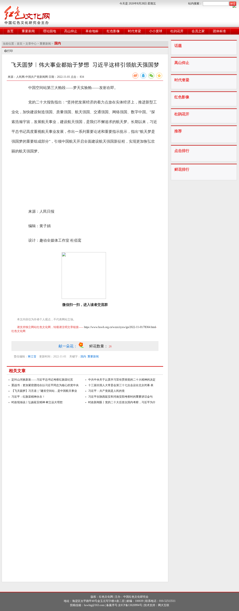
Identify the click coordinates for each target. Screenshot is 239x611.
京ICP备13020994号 (130, 605)
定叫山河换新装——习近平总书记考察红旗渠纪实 (42, 379)
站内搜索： (195, 3)
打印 (10, 51)
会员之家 (198, 31)
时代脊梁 (134, 31)
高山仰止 (70, 31)
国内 (83, 356)
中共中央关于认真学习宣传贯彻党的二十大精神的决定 (121, 379)
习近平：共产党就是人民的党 (106, 390)
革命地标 (91, 31)
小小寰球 (155, 31)
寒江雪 (32, 356)
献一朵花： (68, 346)
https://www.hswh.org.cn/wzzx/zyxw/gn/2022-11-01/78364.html (120, 327)
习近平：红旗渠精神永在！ (28, 396)
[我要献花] (83, 346)
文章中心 (31, 43)
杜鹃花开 (176, 31)
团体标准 (219, 31)
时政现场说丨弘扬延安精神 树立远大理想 (37, 402)
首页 (10, 31)
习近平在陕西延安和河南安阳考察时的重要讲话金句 (120, 396)
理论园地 (49, 31)
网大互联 (163, 605)
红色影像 (113, 31)
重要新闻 (28, 31)
